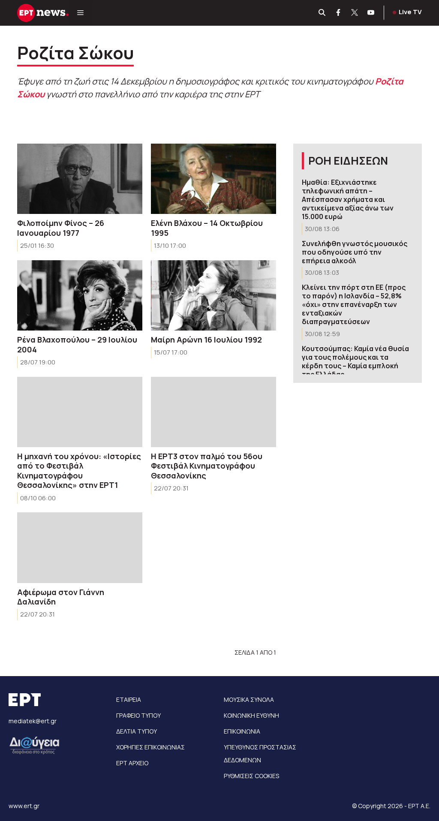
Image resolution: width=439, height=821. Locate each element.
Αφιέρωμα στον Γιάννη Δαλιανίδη (60, 597)
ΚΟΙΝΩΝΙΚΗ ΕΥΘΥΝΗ (251, 715)
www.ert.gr (24, 806)
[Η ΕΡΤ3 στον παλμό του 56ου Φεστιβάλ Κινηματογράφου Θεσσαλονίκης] (213, 412)
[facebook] (339, 12)
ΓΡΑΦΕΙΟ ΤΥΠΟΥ (138, 715)
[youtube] (371, 12)
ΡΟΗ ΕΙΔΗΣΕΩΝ (348, 160)
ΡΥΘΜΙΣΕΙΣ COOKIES (251, 776)
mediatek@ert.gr (33, 721)
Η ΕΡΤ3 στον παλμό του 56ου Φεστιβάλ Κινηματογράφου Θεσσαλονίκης (206, 466)
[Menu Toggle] (80, 12)
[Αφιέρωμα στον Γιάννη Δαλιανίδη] (79, 547)
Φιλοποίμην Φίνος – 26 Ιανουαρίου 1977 (60, 228)
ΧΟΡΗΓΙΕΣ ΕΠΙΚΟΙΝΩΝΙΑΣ (150, 747)
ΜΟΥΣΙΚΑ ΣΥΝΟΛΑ (249, 699)
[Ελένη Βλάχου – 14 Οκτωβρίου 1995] (213, 179)
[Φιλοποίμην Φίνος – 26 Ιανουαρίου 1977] (79, 179)
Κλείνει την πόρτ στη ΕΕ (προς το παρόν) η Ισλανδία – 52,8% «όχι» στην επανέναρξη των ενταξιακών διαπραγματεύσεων (354, 304)
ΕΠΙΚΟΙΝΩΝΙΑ (242, 731)
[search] (322, 12)
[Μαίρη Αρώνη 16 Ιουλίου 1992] (213, 295)
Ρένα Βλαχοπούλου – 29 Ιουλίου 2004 (77, 344)
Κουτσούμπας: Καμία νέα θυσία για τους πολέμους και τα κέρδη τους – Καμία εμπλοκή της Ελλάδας (355, 361)
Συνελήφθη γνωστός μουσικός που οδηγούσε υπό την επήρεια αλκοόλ (354, 252)
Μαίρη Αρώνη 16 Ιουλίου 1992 (206, 339)
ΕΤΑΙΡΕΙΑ (128, 699)
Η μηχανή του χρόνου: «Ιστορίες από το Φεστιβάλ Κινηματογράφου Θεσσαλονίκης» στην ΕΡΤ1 (79, 470)
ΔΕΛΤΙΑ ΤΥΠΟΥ (136, 731)
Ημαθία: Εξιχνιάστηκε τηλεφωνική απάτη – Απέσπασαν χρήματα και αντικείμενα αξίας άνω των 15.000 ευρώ (348, 199)
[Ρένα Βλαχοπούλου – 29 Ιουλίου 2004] (79, 295)
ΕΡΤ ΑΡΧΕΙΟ (132, 763)
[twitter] (355, 12)
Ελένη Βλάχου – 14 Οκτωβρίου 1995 (207, 228)
